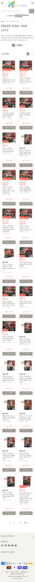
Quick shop (9, 88)
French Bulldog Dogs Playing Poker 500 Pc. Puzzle (26, 264)
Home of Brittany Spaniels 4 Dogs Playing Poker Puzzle (26, 80)
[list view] (32, 54)
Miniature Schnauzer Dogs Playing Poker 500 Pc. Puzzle (8, 115)
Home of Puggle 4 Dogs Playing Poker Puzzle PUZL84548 (25, 189)
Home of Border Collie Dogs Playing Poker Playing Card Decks (25, 456)
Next (25, 523)
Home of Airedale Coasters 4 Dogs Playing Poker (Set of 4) (8, 268)
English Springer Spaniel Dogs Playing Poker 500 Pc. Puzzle (8, 303)
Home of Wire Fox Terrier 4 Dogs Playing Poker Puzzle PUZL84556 (8, 190)
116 (20, 523)
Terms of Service (15, 572)
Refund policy (24, 572)
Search (6, 572)
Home (2, 21)
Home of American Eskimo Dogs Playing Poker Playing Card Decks (26, 379)
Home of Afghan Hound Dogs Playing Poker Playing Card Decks (8, 495)
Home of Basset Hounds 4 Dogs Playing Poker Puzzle (26, 228)
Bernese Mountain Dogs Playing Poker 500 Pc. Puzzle (8, 338)
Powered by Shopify (17, 578)
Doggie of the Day (6, 83)
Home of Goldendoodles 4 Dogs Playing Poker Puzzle (8, 80)
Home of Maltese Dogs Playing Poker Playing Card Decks (8, 378)
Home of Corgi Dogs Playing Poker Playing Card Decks (8, 418)
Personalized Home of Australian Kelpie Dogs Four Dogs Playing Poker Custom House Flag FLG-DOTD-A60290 (26, 497)
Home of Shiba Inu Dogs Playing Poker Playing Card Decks (25, 152)
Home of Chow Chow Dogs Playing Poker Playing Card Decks (26, 418)
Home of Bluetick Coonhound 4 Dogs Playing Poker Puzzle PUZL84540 (8, 228)
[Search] (31, 11)
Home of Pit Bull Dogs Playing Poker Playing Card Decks (25, 341)
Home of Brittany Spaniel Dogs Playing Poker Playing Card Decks (8, 456)
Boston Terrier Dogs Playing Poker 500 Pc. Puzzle (26, 303)
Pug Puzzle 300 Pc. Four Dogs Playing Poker (25, 115)
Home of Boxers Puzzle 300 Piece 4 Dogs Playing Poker (8, 150)
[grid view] (28, 54)
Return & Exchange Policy (17, 574)
